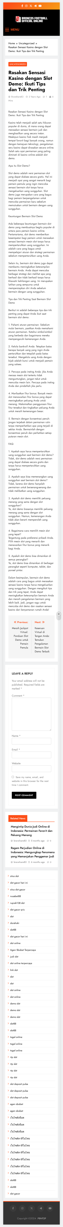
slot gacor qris (17, 909)
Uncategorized (18, 64)
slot (12, 916)
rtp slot (13, 1057)
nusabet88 (15, 896)
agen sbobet (16, 1104)
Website (16, 763)
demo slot (15, 1003)
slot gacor (15, 1193)
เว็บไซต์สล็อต (17, 1117)
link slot (14, 970)
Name (16, 736)
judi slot (14, 956)
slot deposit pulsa (19, 1084)
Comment (18, 696)
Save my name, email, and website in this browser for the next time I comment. (30, 781)
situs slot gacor (17, 889)
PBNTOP (42, 1218)
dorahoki (14, 923)
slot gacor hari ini (19, 883)
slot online (15, 943)
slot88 (13, 930)
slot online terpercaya (21, 963)
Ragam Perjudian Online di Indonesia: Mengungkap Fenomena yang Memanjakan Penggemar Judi (33, 852)
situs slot (14, 876)
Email (16, 749)
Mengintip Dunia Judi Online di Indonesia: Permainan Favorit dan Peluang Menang (31, 830)
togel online (16, 1037)
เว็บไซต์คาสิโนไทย (20, 1138)
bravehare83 (17, 96)
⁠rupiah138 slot (17, 903)
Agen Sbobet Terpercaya (23, 950)
